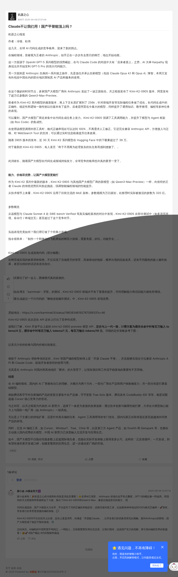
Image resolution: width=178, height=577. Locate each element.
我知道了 (156, 565)
